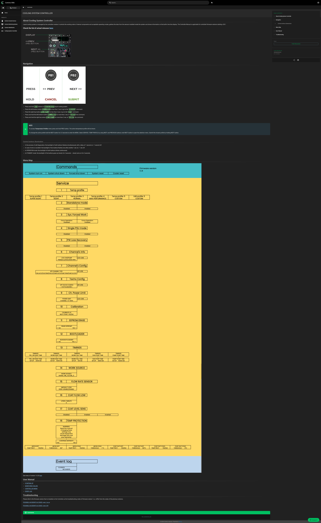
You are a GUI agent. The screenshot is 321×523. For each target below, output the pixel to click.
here (40, 475)
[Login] (318, 3)
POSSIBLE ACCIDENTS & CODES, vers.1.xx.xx (36, 502)
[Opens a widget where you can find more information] (313, 520)
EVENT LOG (28, 491)
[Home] (3, 7)
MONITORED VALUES (31, 486)
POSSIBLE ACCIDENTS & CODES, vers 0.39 (35, 506)
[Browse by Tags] (212, 3)
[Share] (294, 60)
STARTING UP (29, 483)
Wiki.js (180, 521)
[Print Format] (298, 60)
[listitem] (296, 16)
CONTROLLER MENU (31, 488)
